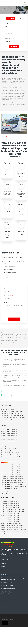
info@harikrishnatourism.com (10, 272)
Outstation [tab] (10, 18)
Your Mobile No (8, 295)
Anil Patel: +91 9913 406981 (9, 266)
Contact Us (4, 570)
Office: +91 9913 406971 (8, 585)
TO (6, 30)
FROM (7, 23)
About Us (3, 563)
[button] (2, 10)
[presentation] (4, 124)
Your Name (7, 288)
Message (6, 302)
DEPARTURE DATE (9, 38)
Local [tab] (19, 18)
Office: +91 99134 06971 (9, 269)
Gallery (3, 566)
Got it (5, 623)
